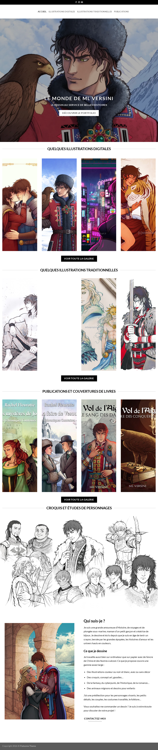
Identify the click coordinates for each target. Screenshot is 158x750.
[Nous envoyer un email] (82, 2)
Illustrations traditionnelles (94, 11)
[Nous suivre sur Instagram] (79, 2)
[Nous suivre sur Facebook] (76, 2)
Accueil (42, 11)
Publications (121, 11)
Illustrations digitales (62, 11)
